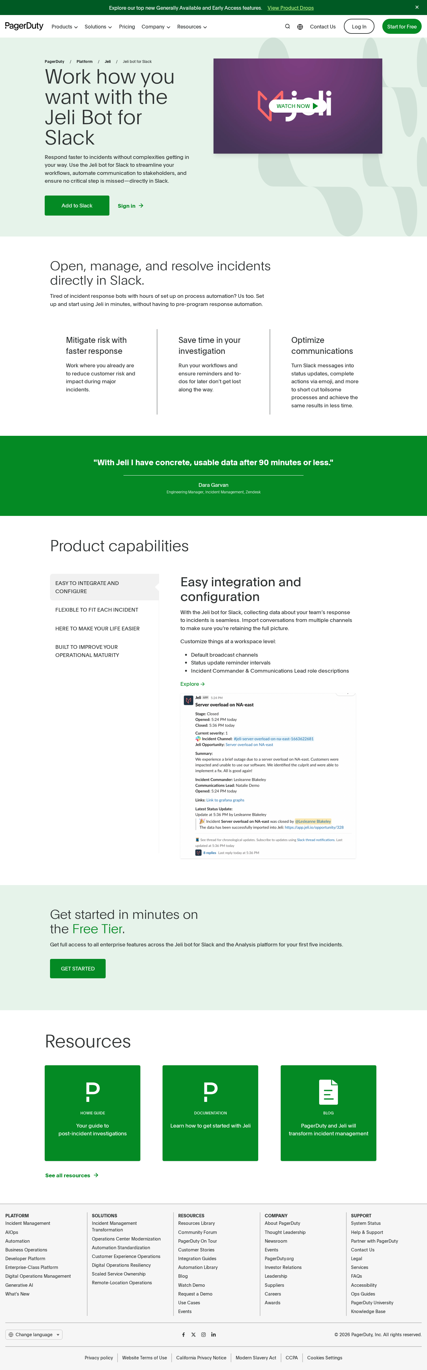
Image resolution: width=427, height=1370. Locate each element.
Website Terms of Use (144, 1357)
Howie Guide (92, 1112)
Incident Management (27, 1223)
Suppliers (274, 1285)
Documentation (210, 1112)
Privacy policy (99, 1357)
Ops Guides (363, 1294)
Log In (359, 26)
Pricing (127, 26)
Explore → (192, 683)
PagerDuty (54, 61)
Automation (17, 1241)
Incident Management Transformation (114, 1226)
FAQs (356, 1276)
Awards (272, 1302)
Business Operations (26, 1249)
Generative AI (19, 1285)
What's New (17, 1294)
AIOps (11, 1232)
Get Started (78, 968)
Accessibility (364, 1285)
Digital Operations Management (38, 1276)
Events (185, 1311)
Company (153, 26)
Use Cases (189, 1302)
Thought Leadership (285, 1232)
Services (359, 1267)
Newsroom (276, 1241)
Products (62, 26)
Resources (189, 26)
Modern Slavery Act (256, 1357)
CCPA (292, 1357)
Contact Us (323, 26)
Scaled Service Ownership (119, 1274)
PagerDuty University (372, 1302)
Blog (328, 1112)
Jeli (108, 61)
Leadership (276, 1276)
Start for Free (402, 26)
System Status (366, 1223)
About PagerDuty (282, 1223)
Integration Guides (197, 1258)
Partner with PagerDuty (374, 1241)
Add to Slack (77, 205)
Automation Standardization (121, 1247)
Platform (85, 61)
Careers (273, 1294)
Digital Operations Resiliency (121, 1265)
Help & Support (367, 1232)
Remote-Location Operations (122, 1282)
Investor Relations (283, 1267)
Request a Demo (195, 1294)
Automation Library (198, 1267)
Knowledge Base (368, 1311)
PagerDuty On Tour (197, 1241)
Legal (356, 1258)
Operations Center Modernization (126, 1238)
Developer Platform (25, 1258)
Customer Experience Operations (126, 1256)
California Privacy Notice (201, 1357)
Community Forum (197, 1232)
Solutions (95, 26)
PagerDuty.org (279, 1258)
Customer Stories (196, 1249)
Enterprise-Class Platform (31, 1267)
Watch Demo (191, 1285)
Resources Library (196, 1223)
